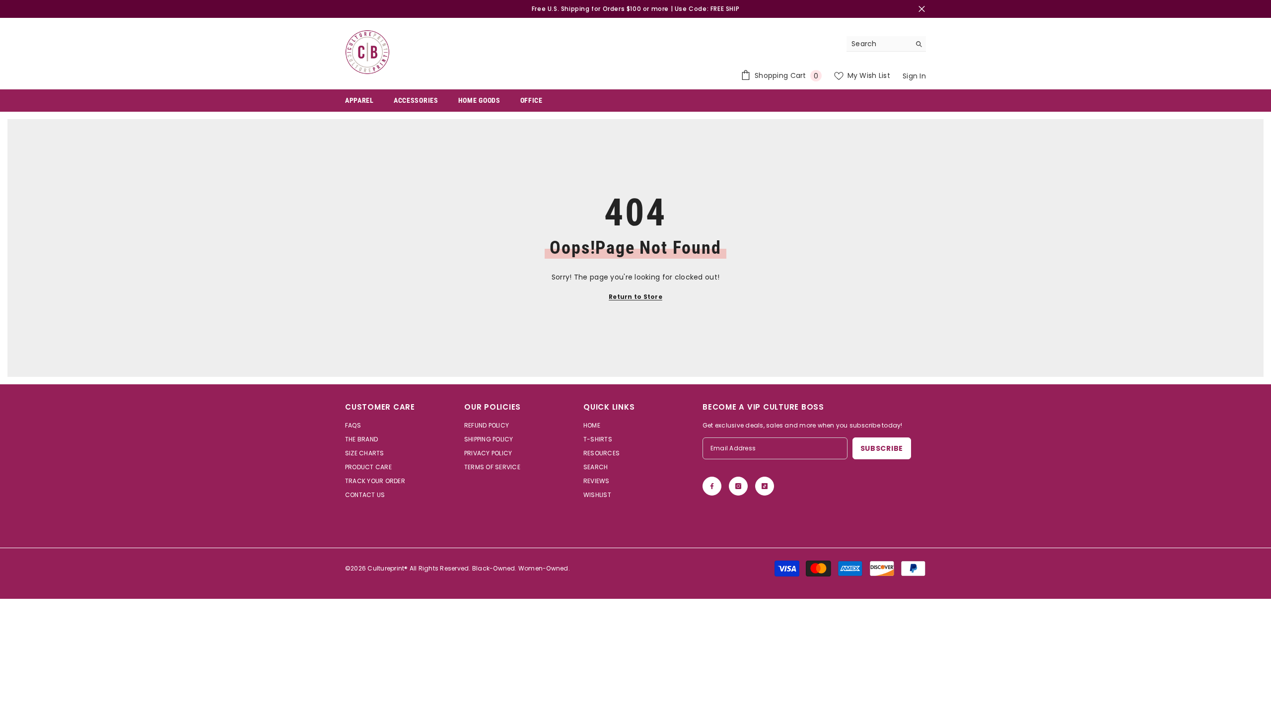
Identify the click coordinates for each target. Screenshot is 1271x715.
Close (922, 9)
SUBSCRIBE (881, 448)
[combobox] (879, 43)
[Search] (886, 44)
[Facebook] (712, 486)
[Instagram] (738, 486)
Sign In (914, 76)
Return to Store (635, 296)
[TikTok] (764, 486)
